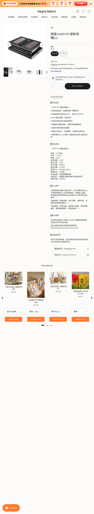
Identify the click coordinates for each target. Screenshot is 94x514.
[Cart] (89, 11)
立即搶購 (80, 3)
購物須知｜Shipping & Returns (65, 255)
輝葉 (52, 28)
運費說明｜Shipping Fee (64, 248)
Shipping (54, 64)
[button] (11, 17)
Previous (8, 44)
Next (42, 44)
